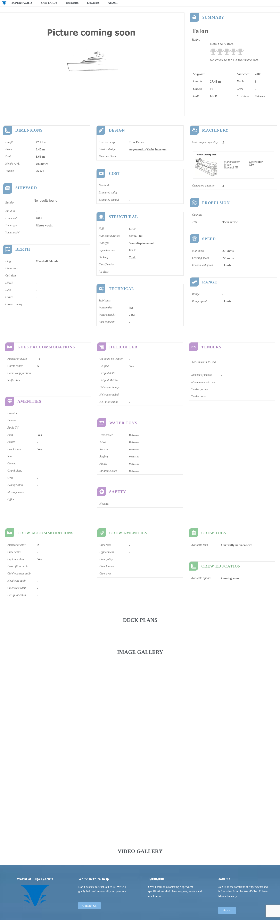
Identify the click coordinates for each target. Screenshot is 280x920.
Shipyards (49, 2)
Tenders (72, 2)
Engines (93, 2)
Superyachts (22, 2)
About (113, 2)
